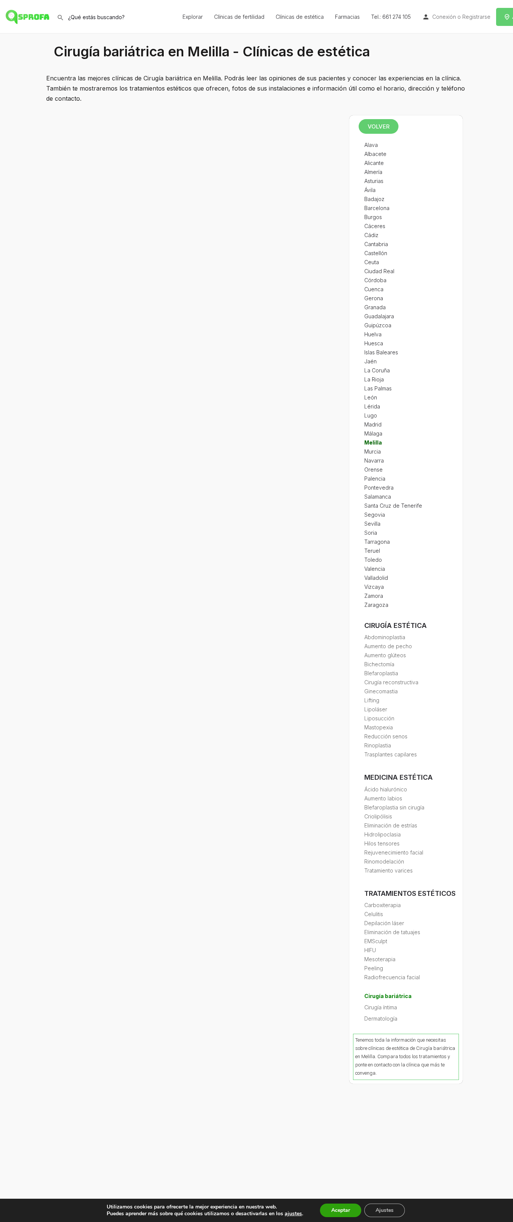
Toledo (373, 560)
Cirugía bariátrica (388, 996)
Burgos (373, 217)
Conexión (444, 17)
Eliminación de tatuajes (392, 932)
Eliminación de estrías (390, 825)
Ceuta (371, 262)
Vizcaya (374, 587)
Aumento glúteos (385, 655)
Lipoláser (375, 709)
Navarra (374, 460)
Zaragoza (376, 605)
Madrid (373, 424)
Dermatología (380, 1018)
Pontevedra (379, 487)
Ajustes (385, 1210)
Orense (373, 469)
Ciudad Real (379, 271)
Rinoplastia (377, 745)
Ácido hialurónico (385, 789)
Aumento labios (383, 798)
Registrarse (476, 17)
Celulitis (373, 914)
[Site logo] (28, 16)
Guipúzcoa (377, 325)
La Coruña (377, 370)
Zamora (373, 596)
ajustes (293, 1213)
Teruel (372, 550)
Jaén (370, 361)
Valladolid (376, 578)
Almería (373, 172)
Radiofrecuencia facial (392, 977)
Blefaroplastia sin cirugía (394, 807)
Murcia (372, 451)
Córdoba (375, 280)
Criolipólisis (378, 816)
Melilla (373, 442)
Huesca (373, 343)
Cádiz (371, 235)
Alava (371, 145)
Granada (375, 307)
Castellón (375, 253)
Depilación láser (384, 923)
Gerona (373, 298)
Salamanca (377, 496)
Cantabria (376, 244)
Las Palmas (378, 388)
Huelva (373, 334)
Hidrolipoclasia (382, 834)
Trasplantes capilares (390, 754)
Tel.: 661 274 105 (391, 17)
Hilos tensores (382, 843)
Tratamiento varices (388, 870)
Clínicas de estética (300, 17)
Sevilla (372, 523)
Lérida (372, 406)
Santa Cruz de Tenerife (393, 505)
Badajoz (374, 199)
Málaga (373, 433)
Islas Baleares (381, 352)
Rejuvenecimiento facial (393, 852)
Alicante (374, 163)
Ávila (370, 190)
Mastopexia (378, 727)
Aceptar (340, 1210)
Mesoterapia (379, 959)
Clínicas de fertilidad (239, 17)
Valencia (374, 569)
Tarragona (377, 541)
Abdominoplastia (384, 637)
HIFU (370, 950)
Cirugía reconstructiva (391, 682)
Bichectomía (379, 664)
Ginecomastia (381, 691)
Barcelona (376, 208)
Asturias (373, 181)
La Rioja (374, 379)
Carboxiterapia (382, 905)
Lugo (370, 415)
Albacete (375, 154)
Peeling (373, 968)
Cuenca (373, 289)
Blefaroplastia (381, 673)
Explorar (193, 17)
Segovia (374, 514)
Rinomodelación (384, 861)
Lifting (371, 700)
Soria (370, 532)
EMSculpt (375, 941)
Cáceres (374, 226)
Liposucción (379, 718)
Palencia (374, 478)
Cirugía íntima (380, 1007)
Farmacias (347, 17)
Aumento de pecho (388, 646)
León (370, 397)
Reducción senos (385, 736)
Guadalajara (379, 316)
